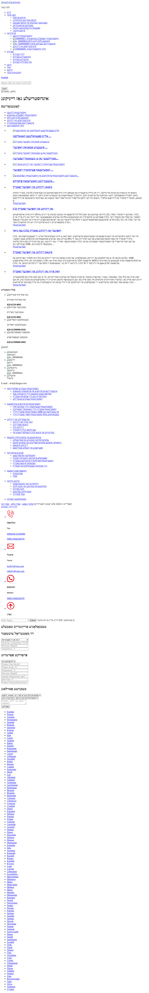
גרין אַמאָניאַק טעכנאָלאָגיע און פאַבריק (30, 466)
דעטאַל (16, 203)
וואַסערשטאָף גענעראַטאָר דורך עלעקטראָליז (33, 406)
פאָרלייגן (5, 707)
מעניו (4, 89)
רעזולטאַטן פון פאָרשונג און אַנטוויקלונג (30, 486)
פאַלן (15, 476)
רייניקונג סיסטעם (20, 445)
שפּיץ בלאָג (16, 504)
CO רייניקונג (18, 427)
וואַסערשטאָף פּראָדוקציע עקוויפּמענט (23, 404)
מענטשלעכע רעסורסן (16, 499)
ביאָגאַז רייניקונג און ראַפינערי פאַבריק (32, 187)
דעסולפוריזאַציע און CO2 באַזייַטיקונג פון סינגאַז (33, 432)
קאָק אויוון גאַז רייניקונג (23, 422)
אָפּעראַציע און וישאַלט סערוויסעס (28, 448)
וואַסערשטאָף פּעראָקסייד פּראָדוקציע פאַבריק (33, 460)
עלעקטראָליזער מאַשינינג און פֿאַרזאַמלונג (31, 440)
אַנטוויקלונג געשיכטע (22, 491)
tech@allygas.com (15, 566)
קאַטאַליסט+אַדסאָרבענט (24, 455)
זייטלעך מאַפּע (28, 504)
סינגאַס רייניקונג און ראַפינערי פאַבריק (32, 252)
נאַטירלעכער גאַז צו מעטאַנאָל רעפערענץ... (35, 158)
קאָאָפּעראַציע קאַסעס (17, 471)
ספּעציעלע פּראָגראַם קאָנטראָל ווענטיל (30, 458)
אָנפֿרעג (22, 203)
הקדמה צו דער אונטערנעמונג (25, 483)
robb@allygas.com (15, 571)
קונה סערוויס (18, 489)
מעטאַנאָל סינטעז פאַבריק (24, 463)
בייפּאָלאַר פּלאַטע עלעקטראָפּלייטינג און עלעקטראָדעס (37, 442)
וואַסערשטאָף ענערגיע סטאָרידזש (27, 399)
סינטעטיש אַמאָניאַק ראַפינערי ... (30, 147)
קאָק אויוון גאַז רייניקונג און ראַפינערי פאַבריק (36, 271)
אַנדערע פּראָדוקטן (15, 453)
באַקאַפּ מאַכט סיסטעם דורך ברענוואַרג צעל (32, 394)
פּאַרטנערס (18, 473)
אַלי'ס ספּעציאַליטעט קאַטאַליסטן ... (32, 136)
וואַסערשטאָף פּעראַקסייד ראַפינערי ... (33, 169)
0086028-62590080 (16, 534)
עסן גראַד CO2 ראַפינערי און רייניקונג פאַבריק (37, 230)
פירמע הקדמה (13, 481)
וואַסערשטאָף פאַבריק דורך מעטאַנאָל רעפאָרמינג (34, 409)
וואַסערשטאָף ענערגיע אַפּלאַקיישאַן (23, 388)
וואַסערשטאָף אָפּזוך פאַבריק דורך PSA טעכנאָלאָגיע (36, 414)
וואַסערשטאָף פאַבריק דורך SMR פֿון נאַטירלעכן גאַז (36, 412)
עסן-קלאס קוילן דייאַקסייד (24, 430)
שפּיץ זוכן (5, 504)
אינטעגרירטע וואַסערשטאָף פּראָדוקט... (33, 181)
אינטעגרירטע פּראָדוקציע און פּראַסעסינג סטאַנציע (35, 391)
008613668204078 (15, 539)
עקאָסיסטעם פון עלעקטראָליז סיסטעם (24, 437)
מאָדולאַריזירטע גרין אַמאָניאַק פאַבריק (30, 396)
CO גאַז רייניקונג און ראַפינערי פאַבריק (33, 208)
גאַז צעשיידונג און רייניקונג (18, 419)
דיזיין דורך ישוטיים (9, 506)
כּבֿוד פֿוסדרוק (19, 494)
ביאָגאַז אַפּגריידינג (20, 424)
